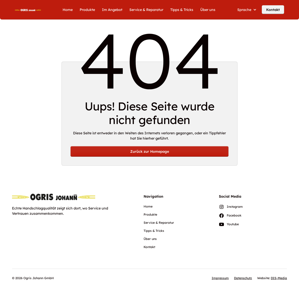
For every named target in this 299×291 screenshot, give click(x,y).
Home (68, 9)
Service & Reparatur (146, 9)
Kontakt (273, 9)
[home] (28, 9)
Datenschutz (243, 278)
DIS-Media (279, 278)
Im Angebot (112, 9)
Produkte (87, 9)
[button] (247, 9)
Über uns (207, 9)
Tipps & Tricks (181, 9)
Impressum (220, 278)
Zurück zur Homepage (149, 151)
